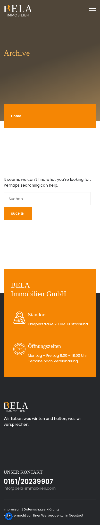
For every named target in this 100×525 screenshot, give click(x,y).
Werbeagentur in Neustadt (62, 515)
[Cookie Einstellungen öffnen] (9, 516)
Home (16, 116)
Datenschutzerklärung (41, 509)
